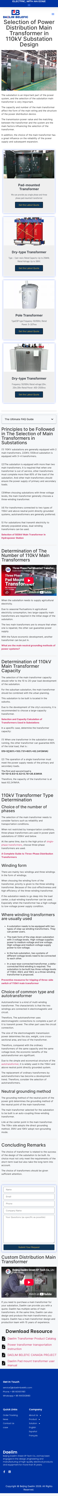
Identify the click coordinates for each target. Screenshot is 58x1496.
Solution (33, 1423)
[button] (29, 5)
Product (33, 1419)
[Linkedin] (9, 1471)
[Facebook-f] (4, 1471)
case (5, 1427)
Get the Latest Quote (29, 205)
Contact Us (8, 1423)
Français (33, 1435)
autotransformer (10, 1064)
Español (33, 1431)
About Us (33, 1415)
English (32, 1427)
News (5, 1419)
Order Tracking (10, 1415)
